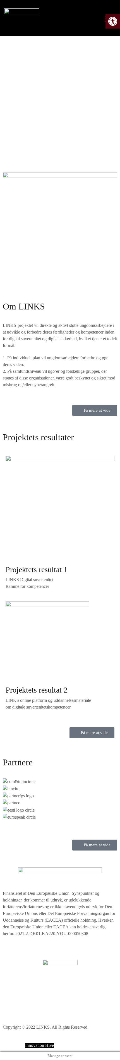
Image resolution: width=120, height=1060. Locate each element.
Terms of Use (15, 987)
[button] (60, 824)
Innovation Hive (39, 1045)
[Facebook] (10, 1004)
